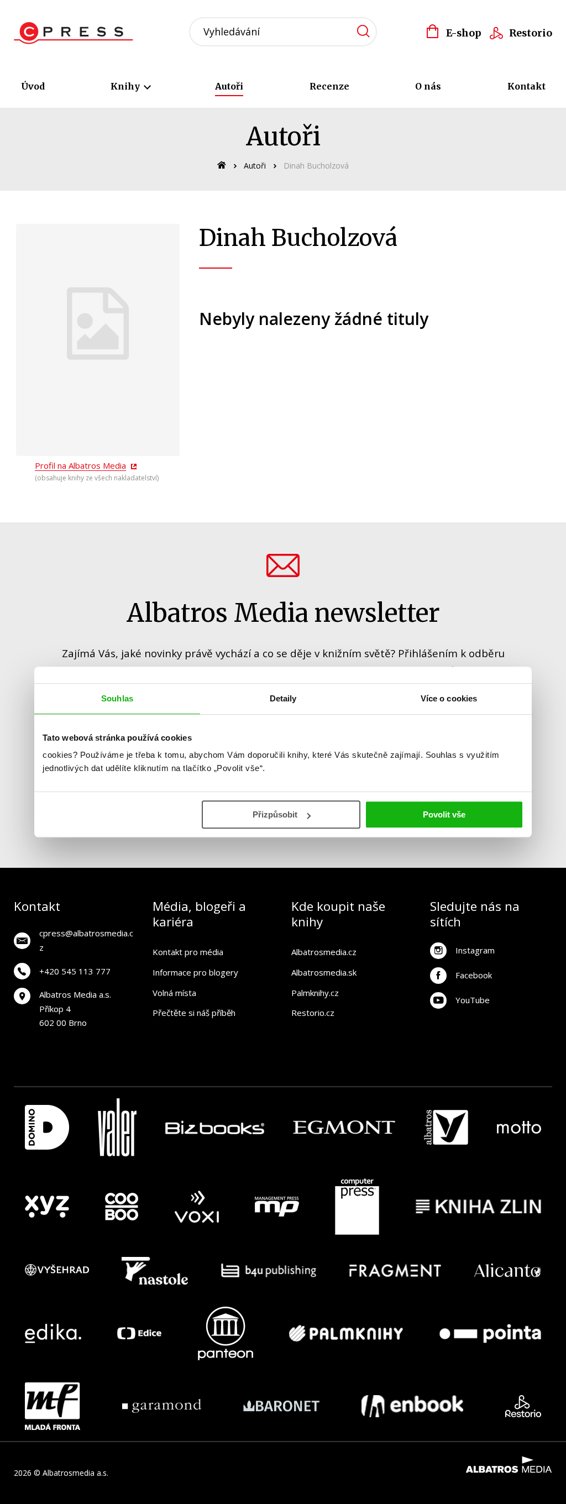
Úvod (33, 86)
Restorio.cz (312, 1012)
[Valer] (117, 1127)
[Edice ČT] (139, 1333)
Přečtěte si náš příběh (194, 1012)
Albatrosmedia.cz (324, 951)
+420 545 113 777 (75, 971)
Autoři (229, 86)
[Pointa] (490, 1333)
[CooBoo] (121, 1206)
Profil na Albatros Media (80, 465)
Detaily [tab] (283, 698)
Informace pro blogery (195, 972)
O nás (428, 86)
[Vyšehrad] (57, 1271)
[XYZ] (47, 1206)
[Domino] (47, 1127)
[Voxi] (197, 1206)
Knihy (126, 86)
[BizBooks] (214, 1127)
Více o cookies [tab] (449, 698)
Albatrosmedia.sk (324, 972)
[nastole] (155, 1271)
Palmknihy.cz (315, 992)
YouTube (472, 999)
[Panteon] (225, 1333)
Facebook (473, 975)
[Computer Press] (357, 1206)
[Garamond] (161, 1406)
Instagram (475, 950)
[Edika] (53, 1333)
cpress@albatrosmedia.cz (86, 940)
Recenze (329, 86)
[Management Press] (277, 1206)
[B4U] (269, 1271)
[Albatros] (446, 1127)
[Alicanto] (507, 1271)
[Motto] (519, 1127)
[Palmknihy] (346, 1333)
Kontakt (526, 86)
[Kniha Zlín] (479, 1206)
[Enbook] (412, 1406)
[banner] (76, 33)
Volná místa (174, 992)
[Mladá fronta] (52, 1406)
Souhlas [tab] (117, 698)
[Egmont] (344, 1127)
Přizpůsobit (275, 814)
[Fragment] (395, 1271)
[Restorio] (523, 1406)
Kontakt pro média (188, 951)
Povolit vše (444, 814)
